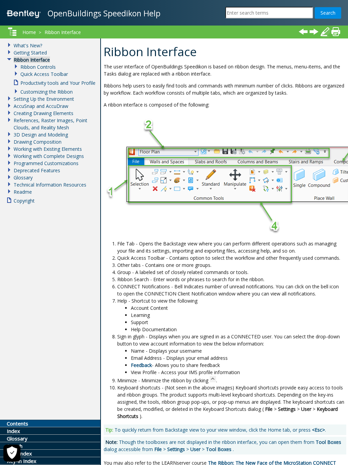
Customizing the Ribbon (46, 92)
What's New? (28, 45)
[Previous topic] (303, 31)
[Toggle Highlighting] (324, 31)
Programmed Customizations (46, 163)
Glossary (23, 177)
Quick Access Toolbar (44, 74)
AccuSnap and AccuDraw (41, 106)
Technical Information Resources (50, 184)
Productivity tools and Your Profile (57, 83)
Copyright (24, 200)
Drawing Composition (38, 142)
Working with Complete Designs (49, 156)
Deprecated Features (37, 170)
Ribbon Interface (63, 32)
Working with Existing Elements (48, 149)
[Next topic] (314, 31)
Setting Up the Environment (44, 99)
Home (29, 32)
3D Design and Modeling (41, 134)
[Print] (335, 31)
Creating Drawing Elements (43, 113)
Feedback (141, 365)
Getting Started (30, 52)
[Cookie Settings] (11, 453)
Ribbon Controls (38, 67)
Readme (23, 192)
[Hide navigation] (12, 31)
